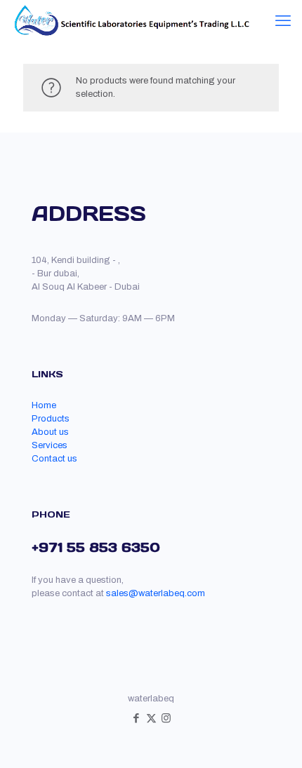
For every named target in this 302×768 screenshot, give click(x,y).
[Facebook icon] (136, 718)
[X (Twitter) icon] (151, 718)
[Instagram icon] (166, 718)
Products (51, 419)
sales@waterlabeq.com (155, 593)
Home (44, 405)
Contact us (54, 459)
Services (49, 445)
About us (50, 432)
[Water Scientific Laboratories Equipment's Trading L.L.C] (130, 21)
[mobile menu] (283, 21)
